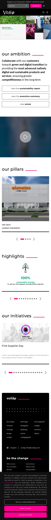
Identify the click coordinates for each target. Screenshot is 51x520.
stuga (9, 433)
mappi (37, 426)
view (25, 104)
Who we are (11, 464)
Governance (30, 464)
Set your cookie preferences (25, 502)
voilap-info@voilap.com (30, 448)
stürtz (23, 433)
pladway (24, 429)
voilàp (9, 437)
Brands (9, 469)
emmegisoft (39, 422)
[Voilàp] (11, 400)
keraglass (24, 426)
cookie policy (9, 482)
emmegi (24, 422)
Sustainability (30, 469)
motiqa (10, 429)
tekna (36, 433)
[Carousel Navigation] (25, 239)
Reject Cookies (25, 508)
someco (37, 429)
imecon (10, 426)
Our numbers (11, 467)
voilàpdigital (26, 437)
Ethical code (30, 467)
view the (25, 88)
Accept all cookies (25, 515)
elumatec (10, 422)
